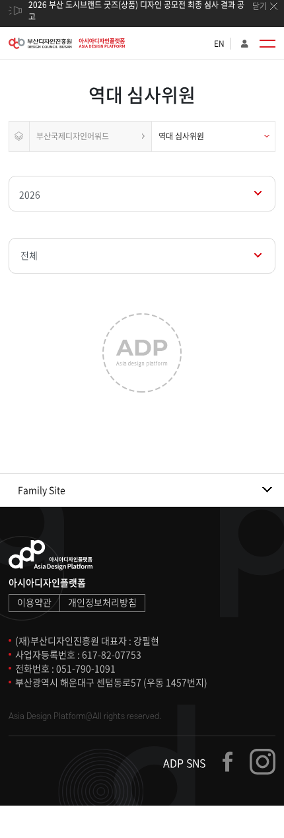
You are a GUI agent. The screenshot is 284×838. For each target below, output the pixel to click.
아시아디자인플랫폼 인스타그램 (262, 762)
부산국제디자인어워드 (72, 136)
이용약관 (34, 602)
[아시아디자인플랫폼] (67, 43)
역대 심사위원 (181, 136)
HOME (19, 136)
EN (219, 44)
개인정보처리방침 (102, 602)
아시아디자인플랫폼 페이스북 (234, 762)
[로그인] (245, 44)
